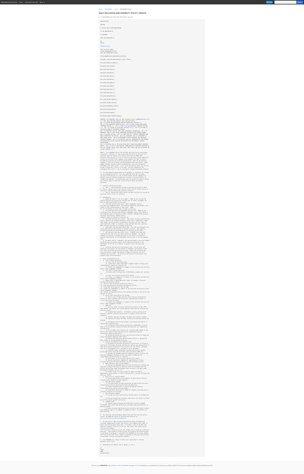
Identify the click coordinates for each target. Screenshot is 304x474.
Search (300, 2)
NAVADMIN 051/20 (105, 46)
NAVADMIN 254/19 (128, 127)
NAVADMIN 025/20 (111, 144)
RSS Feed (269, 2)
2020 (116, 9)
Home (21, 2)
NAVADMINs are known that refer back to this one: (117, 17)
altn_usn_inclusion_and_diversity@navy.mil (113, 418)
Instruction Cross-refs (31, 2)
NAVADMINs (108, 9)
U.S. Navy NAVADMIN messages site (126, 465)
